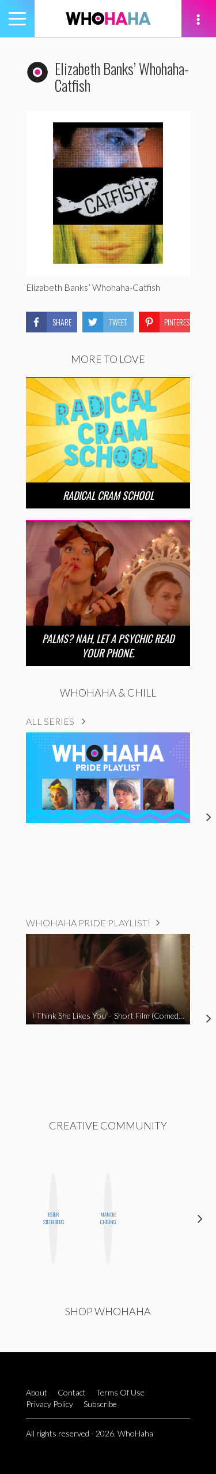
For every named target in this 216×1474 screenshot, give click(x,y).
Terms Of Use (120, 1392)
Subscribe (100, 1404)
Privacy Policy (49, 1404)
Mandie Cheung (108, 1218)
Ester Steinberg (53, 1218)
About (36, 1392)
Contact (72, 1392)
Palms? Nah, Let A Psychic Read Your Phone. (108, 645)
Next (200, 1219)
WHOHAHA (108, 18)
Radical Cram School (108, 495)
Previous (16, 1219)
